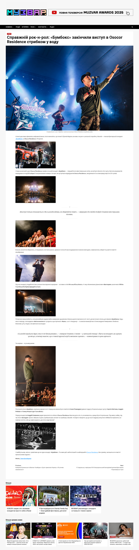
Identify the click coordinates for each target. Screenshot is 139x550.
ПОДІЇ (18, 27)
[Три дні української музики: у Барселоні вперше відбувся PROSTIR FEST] (95, 531)
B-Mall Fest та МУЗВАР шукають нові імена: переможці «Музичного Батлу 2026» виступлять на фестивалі (44, 542)
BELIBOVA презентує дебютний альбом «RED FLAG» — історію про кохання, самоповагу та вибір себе (120, 542)
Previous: (39, 467)
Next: (100, 467)
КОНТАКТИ (42, 27)
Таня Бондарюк (25, 458)
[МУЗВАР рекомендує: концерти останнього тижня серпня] (85, 496)
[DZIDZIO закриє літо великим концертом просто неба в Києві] (21, 496)
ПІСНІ (32, 27)
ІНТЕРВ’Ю (25, 27)
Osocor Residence (92, 452)
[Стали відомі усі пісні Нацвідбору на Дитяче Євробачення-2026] (69, 531)
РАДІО (52, 27)
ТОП (41, 536)
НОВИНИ (9, 27)
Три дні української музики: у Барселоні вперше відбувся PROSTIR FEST (93, 542)
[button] (132, 27)
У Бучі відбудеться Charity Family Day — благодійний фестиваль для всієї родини (53, 511)
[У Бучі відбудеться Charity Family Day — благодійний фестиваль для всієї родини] (53, 496)
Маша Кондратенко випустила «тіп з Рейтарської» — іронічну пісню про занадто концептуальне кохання (18, 542)
